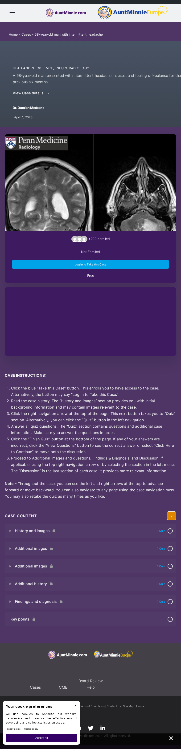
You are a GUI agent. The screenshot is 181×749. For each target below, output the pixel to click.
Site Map (129, 706)
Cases (26, 34)
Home (13, 34)
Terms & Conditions (92, 706)
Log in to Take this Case (90, 264)
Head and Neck (27, 68)
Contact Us (114, 706)
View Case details (28, 93)
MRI (49, 68)
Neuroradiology (73, 68)
